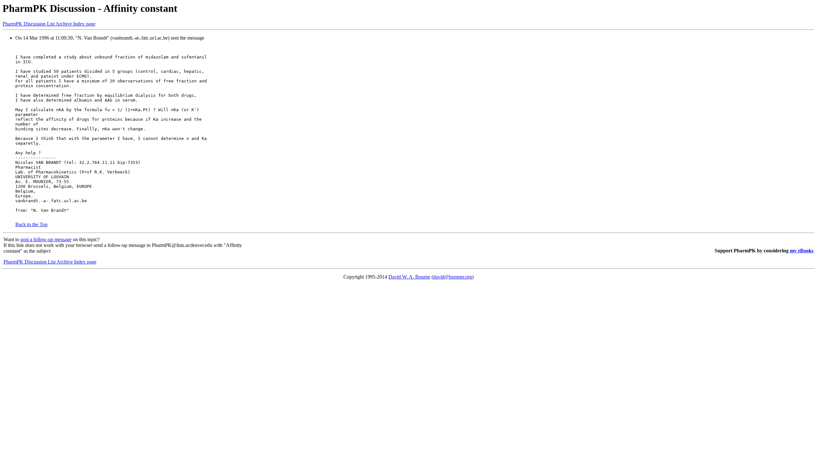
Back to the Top (31, 224)
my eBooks (801, 250)
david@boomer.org (452, 277)
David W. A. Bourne (409, 277)
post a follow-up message (45, 239)
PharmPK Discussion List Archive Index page (49, 24)
